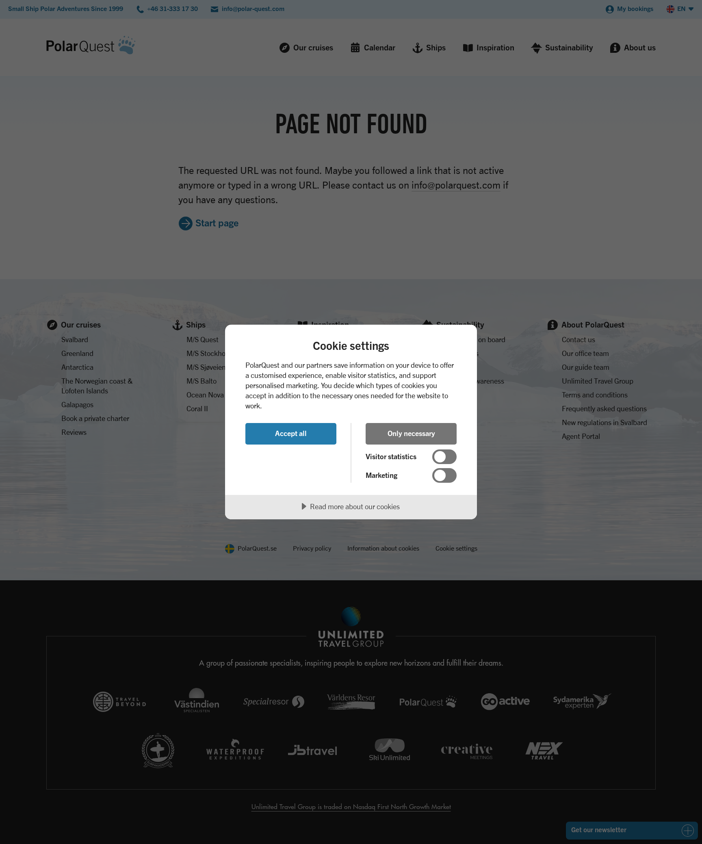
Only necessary (411, 433)
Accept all (291, 433)
